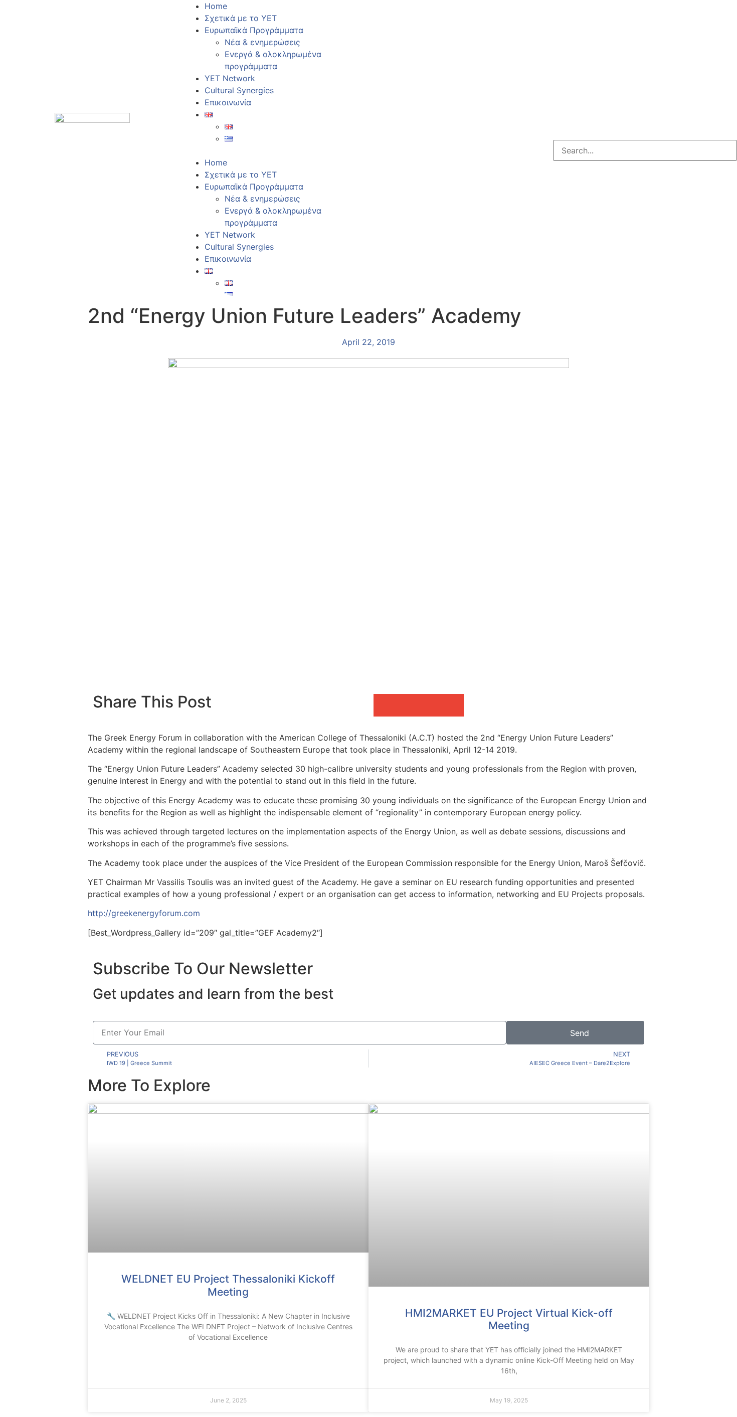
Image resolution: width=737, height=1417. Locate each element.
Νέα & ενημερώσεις (262, 42)
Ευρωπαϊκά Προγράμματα (254, 30)
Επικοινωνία (228, 102)
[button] (277, 150)
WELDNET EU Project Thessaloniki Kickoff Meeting (228, 1285)
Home (216, 6)
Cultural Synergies (239, 90)
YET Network (230, 78)
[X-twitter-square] (408, 148)
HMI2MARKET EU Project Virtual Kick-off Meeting (509, 1319)
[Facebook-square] (381, 148)
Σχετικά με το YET (241, 18)
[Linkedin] (436, 148)
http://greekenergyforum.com (144, 913)
